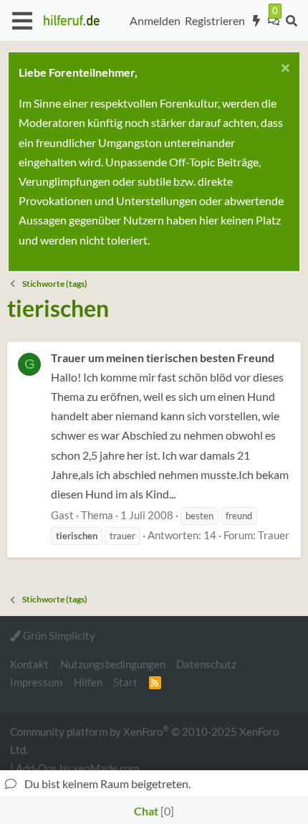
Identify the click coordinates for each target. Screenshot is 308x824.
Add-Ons (36, 768)
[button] (22, 20)
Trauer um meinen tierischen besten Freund (162, 357)
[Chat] (273, 20)
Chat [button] (152, 811)
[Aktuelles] (256, 20)
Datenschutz (206, 664)
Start (125, 682)
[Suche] (291, 20)
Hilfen (88, 682)
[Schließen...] (283, 69)
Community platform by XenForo (144, 740)
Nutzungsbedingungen (112, 664)
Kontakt (29, 664)
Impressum (36, 682)
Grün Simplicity (58, 635)
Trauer (273, 535)
